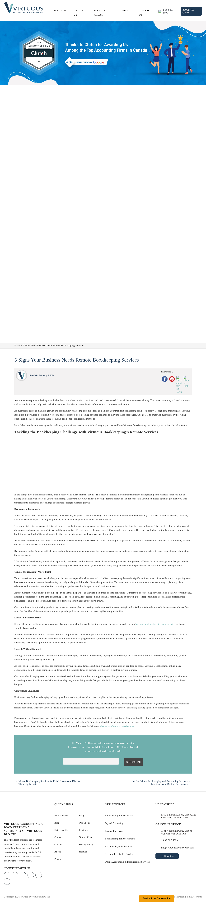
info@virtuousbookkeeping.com (177, 847)
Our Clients (84, 822)
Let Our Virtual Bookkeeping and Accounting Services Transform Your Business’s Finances (159, 782)
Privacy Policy (86, 844)
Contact (58, 837)
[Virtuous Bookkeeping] (23, 7)
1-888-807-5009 (168, 11)
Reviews (83, 830)
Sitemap (83, 851)
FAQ (81, 815)
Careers (58, 844)
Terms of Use (85, 837)
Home (17, 345)
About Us (78, 12)
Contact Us (145, 12)
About (57, 851)
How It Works (61, 815)
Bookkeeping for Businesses (119, 815)
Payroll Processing (114, 823)
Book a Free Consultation (157, 898)
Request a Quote (188, 11)
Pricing (126, 10)
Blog (56, 822)
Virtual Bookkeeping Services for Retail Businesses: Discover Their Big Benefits (50, 782)
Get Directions (167, 856)
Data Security (61, 830)
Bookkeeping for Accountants (120, 838)
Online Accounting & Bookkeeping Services (127, 862)
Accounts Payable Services (118, 846)
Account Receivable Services (119, 854)
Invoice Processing (114, 831)
